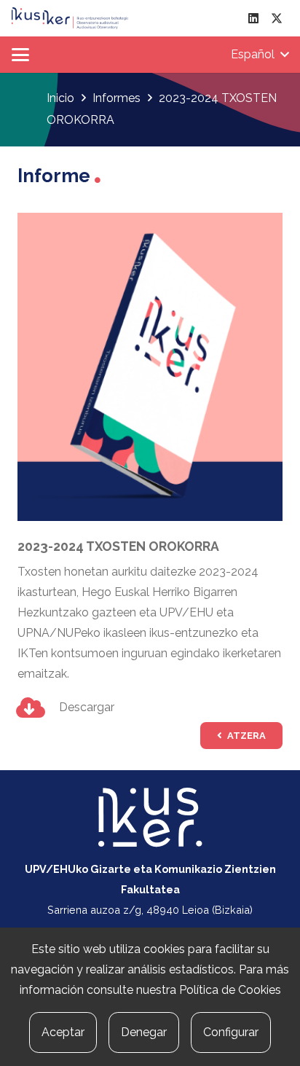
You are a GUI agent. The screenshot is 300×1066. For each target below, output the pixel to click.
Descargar (86, 707)
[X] (276, 18)
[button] (20, 54)
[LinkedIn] (253, 18)
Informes (116, 98)
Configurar (230, 1032)
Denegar (144, 1032)
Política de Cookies (230, 990)
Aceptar (63, 1032)
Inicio (60, 98)
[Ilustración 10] (70, 18)
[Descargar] (38, 707)
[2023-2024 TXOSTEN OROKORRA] (150, 223)
